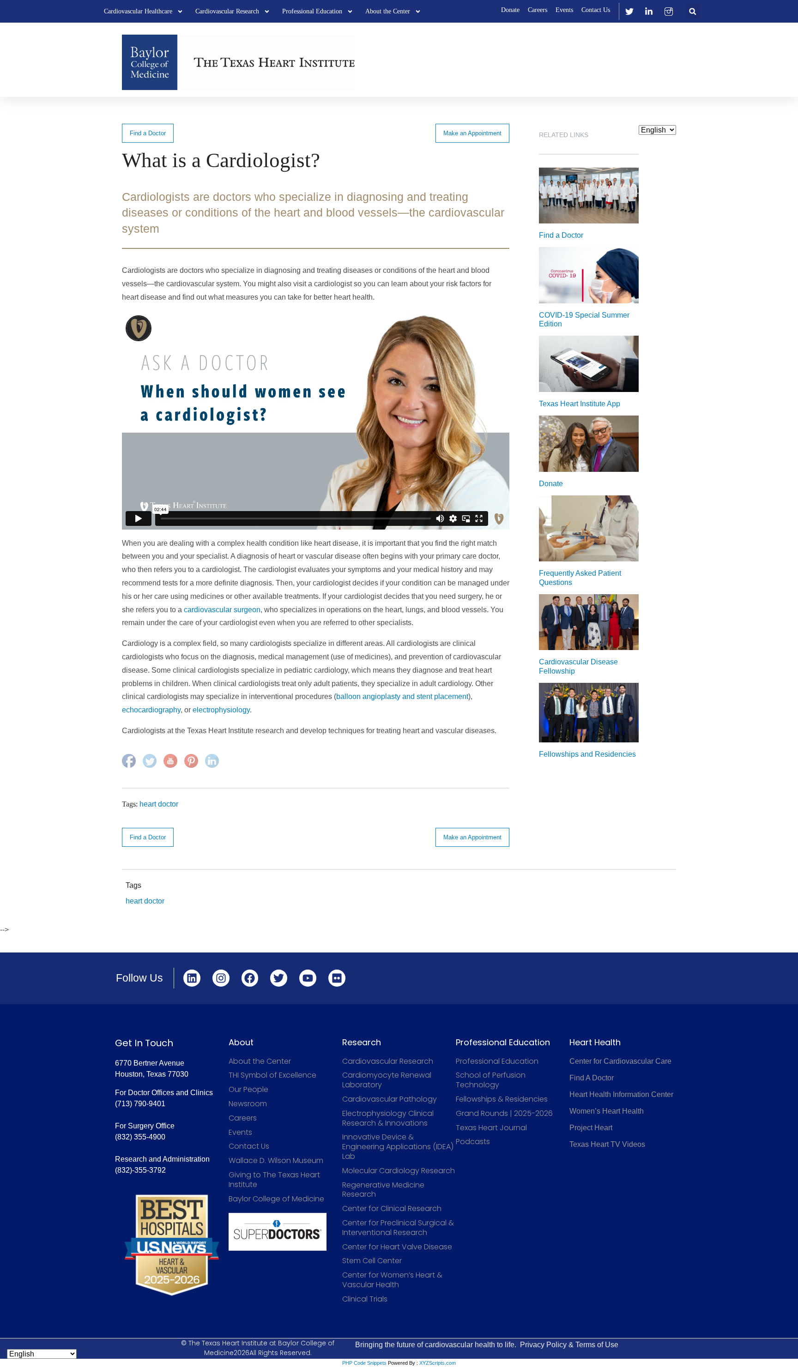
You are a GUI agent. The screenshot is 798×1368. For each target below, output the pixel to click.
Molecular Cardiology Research (398, 1171)
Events (564, 9)
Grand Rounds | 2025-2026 (504, 1114)
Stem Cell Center (372, 1261)
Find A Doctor (591, 1078)
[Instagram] (221, 978)
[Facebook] (250, 978)
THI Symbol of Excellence (272, 1075)
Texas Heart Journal (491, 1128)
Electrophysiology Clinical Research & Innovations (388, 1118)
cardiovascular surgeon (222, 610)
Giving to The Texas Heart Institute (274, 1180)
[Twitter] (278, 978)
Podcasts (473, 1142)
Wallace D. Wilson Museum (276, 1161)
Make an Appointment (472, 133)
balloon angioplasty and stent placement (402, 696)
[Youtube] (307, 978)
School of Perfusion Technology (491, 1080)
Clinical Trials (364, 1299)
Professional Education (312, 11)
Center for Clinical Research (391, 1209)
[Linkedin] (191, 978)
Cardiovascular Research (227, 11)
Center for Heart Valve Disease (397, 1247)
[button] (692, 11)
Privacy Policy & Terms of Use (569, 1345)
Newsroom (248, 1104)
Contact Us (595, 9)
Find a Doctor (148, 133)
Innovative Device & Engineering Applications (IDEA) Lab (397, 1147)
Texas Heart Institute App (579, 404)
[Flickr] (336, 978)
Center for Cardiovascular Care (620, 1061)
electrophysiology (221, 710)
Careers (537, 9)
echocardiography (151, 710)
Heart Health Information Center (621, 1094)
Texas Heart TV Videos (607, 1144)
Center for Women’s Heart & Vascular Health (392, 1280)
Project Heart (590, 1128)
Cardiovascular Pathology (389, 1099)
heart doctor (158, 804)
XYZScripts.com (437, 1363)
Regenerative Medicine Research (383, 1190)
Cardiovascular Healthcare (138, 11)
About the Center (387, 11)
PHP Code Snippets (364, 1363)
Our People (248, 1090)
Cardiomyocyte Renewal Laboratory (386, 1080)
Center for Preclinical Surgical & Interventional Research (398, 1228)
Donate (510, 9)
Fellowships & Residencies (502, 1099)
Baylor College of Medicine (276, 1199)
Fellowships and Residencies (587, 754)
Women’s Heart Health (606, 1111)
